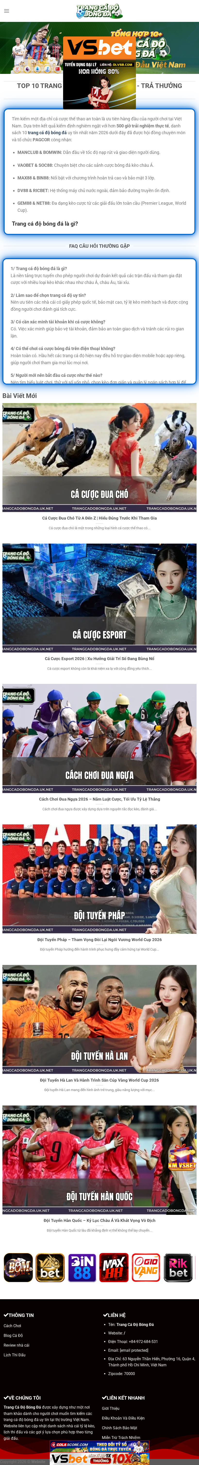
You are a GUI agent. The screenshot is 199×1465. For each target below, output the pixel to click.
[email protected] (134, 1350)
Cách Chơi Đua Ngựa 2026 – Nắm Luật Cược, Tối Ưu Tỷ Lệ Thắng (99, 799)
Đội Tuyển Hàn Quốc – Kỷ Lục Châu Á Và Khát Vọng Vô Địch (100, 1220)
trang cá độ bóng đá (47, 132)
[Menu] (6, 11)
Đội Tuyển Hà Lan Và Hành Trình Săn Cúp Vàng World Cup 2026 (99, 1080)
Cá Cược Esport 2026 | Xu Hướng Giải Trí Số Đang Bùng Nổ (99, 658)
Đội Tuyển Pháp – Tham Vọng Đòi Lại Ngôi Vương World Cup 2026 (99, 939)
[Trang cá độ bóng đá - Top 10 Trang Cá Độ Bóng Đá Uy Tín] (99, 11)
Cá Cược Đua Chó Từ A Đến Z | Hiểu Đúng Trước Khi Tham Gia (99, 518)
